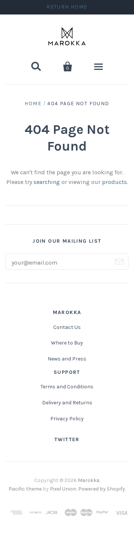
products (114, 181)
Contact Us (67, 327)
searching (47, 181)
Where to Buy (67, 343)
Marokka (88, 480)
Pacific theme (25, 489)
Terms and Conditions (67, 387)
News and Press (67, 359)
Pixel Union (63, 489)
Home (33, 103)
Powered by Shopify (101, 489)
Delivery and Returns (67, 402)
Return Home (67, 7)
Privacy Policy (67, 418)
